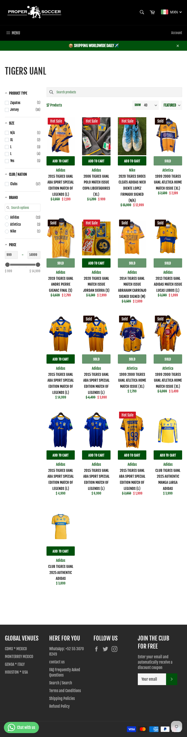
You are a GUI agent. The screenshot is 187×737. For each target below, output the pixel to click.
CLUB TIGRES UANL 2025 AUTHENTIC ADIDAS (60, 572)
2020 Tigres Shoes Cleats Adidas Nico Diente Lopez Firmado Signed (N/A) (132, 188)
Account (176, 32)
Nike (132, 170)
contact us (57, 661)
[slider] (7, 264)
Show (138, 105)
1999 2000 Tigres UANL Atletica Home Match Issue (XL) (168, 182)
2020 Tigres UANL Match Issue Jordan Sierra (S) (96, 284)
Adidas (60, 170)
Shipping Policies (62, 698)
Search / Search (60, 682)
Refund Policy (59, 706)
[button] (171, 105)
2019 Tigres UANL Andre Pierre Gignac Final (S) (60, 284)
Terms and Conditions (65, 690)
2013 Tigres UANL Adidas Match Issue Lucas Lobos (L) (168, 284)
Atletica (167, 170)
